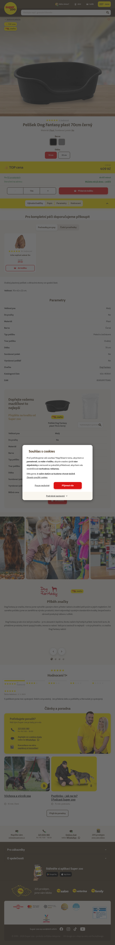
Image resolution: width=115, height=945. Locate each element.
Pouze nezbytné (42, 485)
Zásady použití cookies (37, 477)
